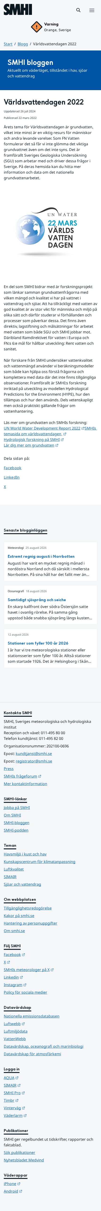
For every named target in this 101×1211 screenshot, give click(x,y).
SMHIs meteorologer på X (50, 969)
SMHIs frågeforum (45, 776)
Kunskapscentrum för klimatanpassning (39, 861)
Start (8, 43)
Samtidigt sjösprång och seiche (37, 600)
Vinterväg (37, 1107)
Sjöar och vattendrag (22, 884)
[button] (78, 10)
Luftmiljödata (15, 1031)
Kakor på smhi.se (19, 915)
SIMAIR (10, 876)
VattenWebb (15, 1038)
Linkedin (36, 977)
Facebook (16, 467)
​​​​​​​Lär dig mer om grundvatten (31, 445)
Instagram (38, 984)
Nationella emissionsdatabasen (31, 1016)
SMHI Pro (37, 1092)
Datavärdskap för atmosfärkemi (32, 1053)
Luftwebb (37, 1023)
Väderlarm (38, 1115)
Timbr (34, 1100)
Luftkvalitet (14, 869)
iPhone (35, 1183)
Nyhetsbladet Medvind (24, 1160)
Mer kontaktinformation (25, 783)
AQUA (34, 1077)
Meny (91, 15)
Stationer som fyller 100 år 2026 (38, 643)
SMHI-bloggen (16, 822)
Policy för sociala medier (25, 992)
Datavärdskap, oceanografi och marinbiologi (43, 1046)
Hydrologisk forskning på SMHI (34, 439)
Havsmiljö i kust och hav (25, 854)
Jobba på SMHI (17, 807)
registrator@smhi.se (34, 761)
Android (36, 1191)
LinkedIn (16, 477)
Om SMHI (12, 815)
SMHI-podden (16, 830)
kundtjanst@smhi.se (34, 753)
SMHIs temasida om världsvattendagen (50, 431)
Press (9, 768)
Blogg (23, 43)
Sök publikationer (19, 1152)
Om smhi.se (14, 930)
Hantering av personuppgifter (30, 923)
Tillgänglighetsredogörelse (28, 908)
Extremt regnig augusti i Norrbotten (41, 556)
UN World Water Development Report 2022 (44, 428)
